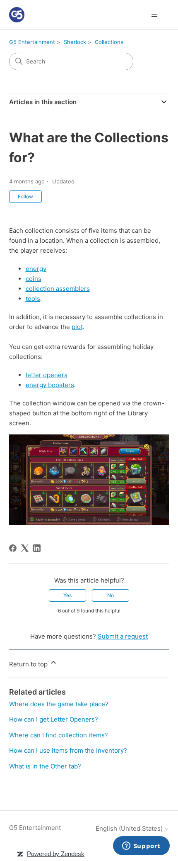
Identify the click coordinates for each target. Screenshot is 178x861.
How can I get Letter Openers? (53, 719)
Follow (25, 196)
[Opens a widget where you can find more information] (141, 846)
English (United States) (130, 828)
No (110, 595)
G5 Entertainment (32, 42)
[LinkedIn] (37, 548)
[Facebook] (13, 548)
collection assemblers (58, 289)
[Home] (16, 14)
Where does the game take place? (58, 704)
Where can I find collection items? (58, 735)
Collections (109, 42)
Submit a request (123, 636)
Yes (67, 595)
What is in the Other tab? (45, 766)
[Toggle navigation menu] (154, 15)
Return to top (29, 664)
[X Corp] (25, 548)
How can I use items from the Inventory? (68, 750)
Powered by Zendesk (55, 853)
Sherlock (75, 42)
